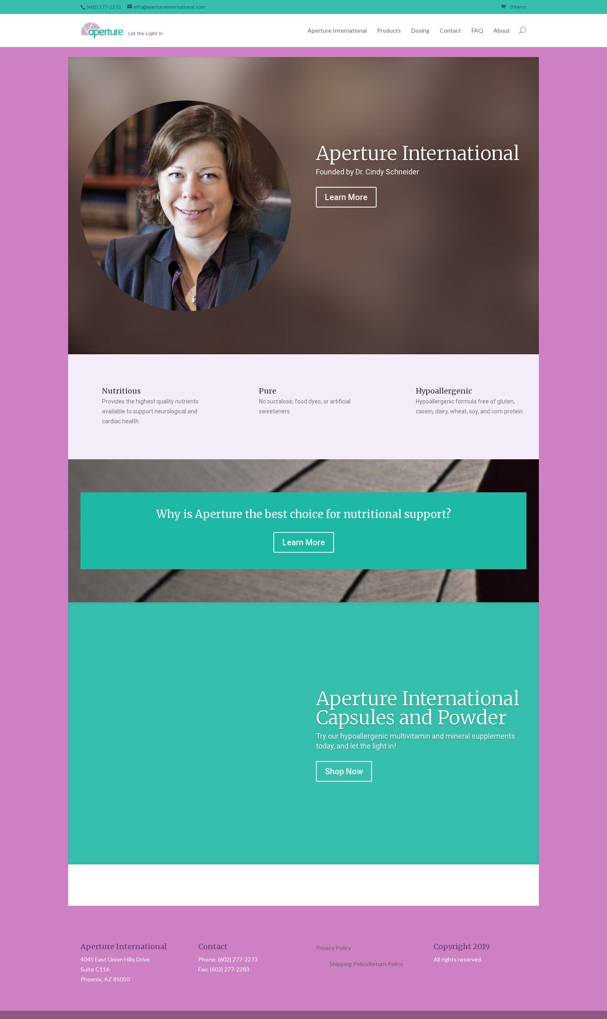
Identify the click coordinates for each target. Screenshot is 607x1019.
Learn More (346, 197)
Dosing (420, 30)
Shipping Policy (349, 963)
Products (389, 30)
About (501, 30)
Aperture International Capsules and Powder (417, 708)
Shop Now (344, 771)
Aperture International (337, 30)
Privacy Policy (333, 947)
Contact (450, 30)
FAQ (477, 30)
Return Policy (385, 963)
